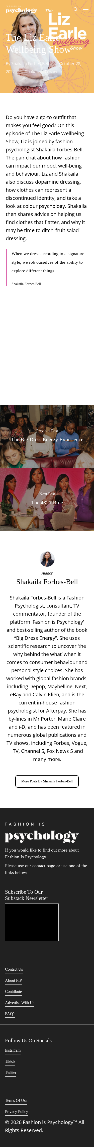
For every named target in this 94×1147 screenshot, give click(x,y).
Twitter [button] (10, 1072)
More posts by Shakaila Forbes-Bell (47, 781)
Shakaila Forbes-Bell (30, 63)
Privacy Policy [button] (16, 1111)
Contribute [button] (13, 991)
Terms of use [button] (16, 1100)
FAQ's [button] (10, 1014)
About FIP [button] (13, 980)
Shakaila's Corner (41, 71)
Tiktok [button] (10, 1061)
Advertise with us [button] (19, 1002)
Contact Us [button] (14, 969)
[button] (85, 9)
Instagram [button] (13, 1050)
